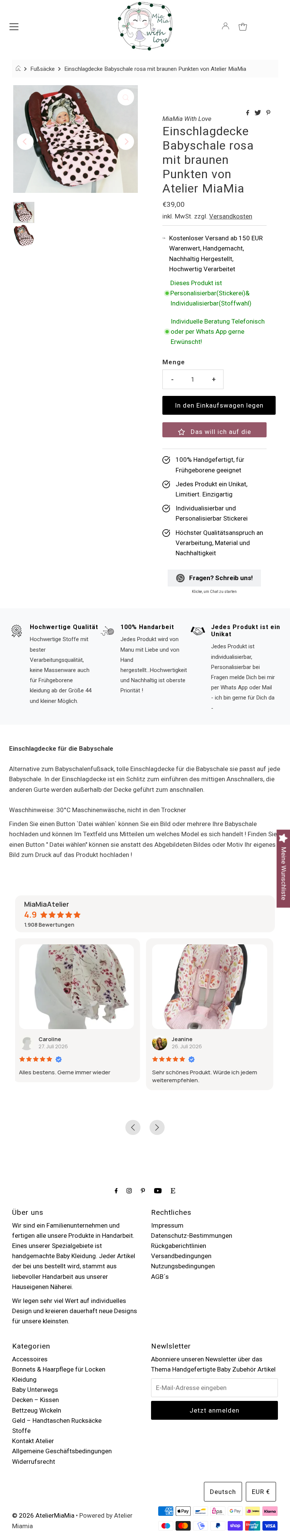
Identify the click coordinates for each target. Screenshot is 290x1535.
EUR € (261, 1491)
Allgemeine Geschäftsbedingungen (62, 1451)
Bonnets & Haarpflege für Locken (58, 1369)
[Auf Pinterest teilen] (268, 113)
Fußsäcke (42, 69)
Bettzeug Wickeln (36, 1410)
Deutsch (223, 1491)
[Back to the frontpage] (19, 69)
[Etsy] (173, 1190)
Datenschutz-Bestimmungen (191, 1235)
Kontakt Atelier (33, 1441)
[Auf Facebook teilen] (248, 113)
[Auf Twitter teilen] (258, 113)
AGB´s (160, 1276)
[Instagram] (129, 1190)
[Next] (125, 141)
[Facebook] (116, 1190)
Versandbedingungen (181, 1256)
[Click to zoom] (125, 97)
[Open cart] (243, 26)
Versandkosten (230, 216)
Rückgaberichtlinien (178, 1245)
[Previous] (25, 141)
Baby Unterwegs (35, 1389)
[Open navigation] (14, 26)
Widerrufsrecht (33, 1461)
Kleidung (24, 1379)
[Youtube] (158, 1190)
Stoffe (21, 1430)
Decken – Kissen (35, 1400)
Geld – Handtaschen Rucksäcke (57, 1420)
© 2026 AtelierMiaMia (43, 1515)
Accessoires (30, 1359)
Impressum (167, 1225)
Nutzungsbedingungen (183, 1266)
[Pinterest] (143, 1190)
